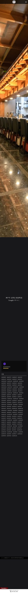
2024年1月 (20, 391)
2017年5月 (14, 428)
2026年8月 (3, 377)
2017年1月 (14, 430)
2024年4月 (3, 391)
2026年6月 (14, 377)
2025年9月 (21, 381)
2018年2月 (9, 424)
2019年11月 (3, 414)
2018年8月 (20, 420)
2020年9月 (9, 410)
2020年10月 (4, 410)
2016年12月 (19, 430)
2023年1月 (19, 396)
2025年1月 (20, 385)
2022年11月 (9, 398)
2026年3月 (9, 379)
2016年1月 (14, 433)
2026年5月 (20, 377)
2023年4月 (3, 396)
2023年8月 (3, 394)
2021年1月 (9, 408)
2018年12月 (19, 418)
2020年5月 (20, 410)
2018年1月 (14, 424)
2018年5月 (14, 422)
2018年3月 (3, 424)
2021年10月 (9, 404)
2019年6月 (9, 416)
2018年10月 (9, 420)
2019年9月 (15, 414)
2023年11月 (9, 392)
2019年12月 (20, 412)
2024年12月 (3, 387)
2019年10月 (9, 414)
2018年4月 (19, 422)
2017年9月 (15, 426)
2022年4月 (3, 402)
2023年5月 (19, 394)
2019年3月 (3, 418)
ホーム (2, 557)
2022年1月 (14, 402)
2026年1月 (20, 379)
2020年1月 (14, 412)
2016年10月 (9, 431)
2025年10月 (15, 381)
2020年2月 (9, 412)
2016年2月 (9, 433)
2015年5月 (3, 435)
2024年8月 (3, 389)
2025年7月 (9, 383)
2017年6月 (9, 428)
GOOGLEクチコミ (7, 557)
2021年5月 (9, 406)
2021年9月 (15, 404)
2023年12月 (3, 392)
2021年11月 (3, 404)
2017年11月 (3, 426)
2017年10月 (9, 426)
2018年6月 (9, 422)
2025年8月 (3, 383)
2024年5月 (20, 389)
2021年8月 (20, 404)
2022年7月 (9, 400)
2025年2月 (14, 385)
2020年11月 (20, 408)
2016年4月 (3, 433)
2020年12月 (14, 408)
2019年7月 (3, 416)
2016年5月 (20, 431)
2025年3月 (9, 385)
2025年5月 (20, 383)
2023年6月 (14, 394)
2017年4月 (19, 428)
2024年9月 (21, 387)
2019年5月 (14, 416)
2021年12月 (20, 402)
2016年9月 (15, 431)
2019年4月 (19, 416)
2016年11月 (3, 431)
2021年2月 (3, 408)
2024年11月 (9, 387)
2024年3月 (9, 391)
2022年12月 (3, 398)
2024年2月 (14, 391)
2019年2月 (9, 418)
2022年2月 (9, 402)
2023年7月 (9, 394)
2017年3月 (3, 430)
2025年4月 (3, 385)
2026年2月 (14, 379)
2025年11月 (9, 381)
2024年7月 (9, 389)
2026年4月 (3, 379)
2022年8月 (3, 400)
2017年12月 (19, 424)
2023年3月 (9, 396)
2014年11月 (14, 435)
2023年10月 (15, 392)
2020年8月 (15, 410)
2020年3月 (3, 412)
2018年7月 (3, 422)
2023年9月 (21, 392)
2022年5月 (20, 400)
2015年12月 (19, 433)
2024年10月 (15, 387)
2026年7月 (9, 377)
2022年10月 (15, 398)
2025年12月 (3, 381)
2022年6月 (14, 400)
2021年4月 (14, 406)
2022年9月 (21, 398)
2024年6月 (14, 389)
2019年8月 (20, 414)
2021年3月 (20, 406)
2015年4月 (9, 435)
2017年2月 (9, 430)
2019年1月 (14, 418)
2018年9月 (15, 420)
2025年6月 (14, 383)
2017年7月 (3, 428)
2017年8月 (20, 426)
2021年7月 (3, 406)
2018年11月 (3, 420)
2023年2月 (14, 396)
